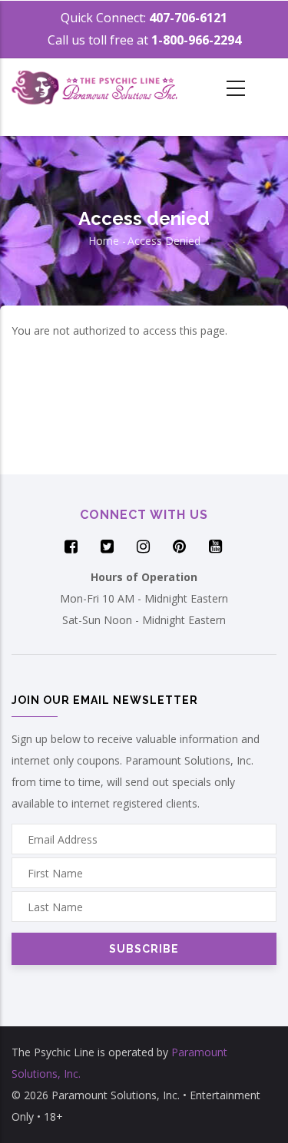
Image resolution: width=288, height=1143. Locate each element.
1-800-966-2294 (196, 39)
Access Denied (163, 240)
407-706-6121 (188, 17)
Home (103, 240)
